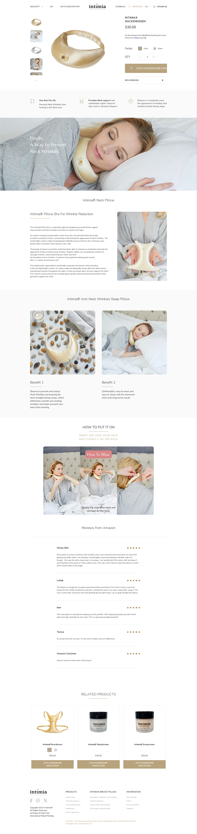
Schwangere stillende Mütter (100, 808)
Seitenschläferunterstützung (100, 805)
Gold (146, 48)
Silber (160, 48)
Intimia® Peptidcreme (98, 744)
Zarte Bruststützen (96, 801)
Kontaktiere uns (85, 823)
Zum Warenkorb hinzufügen (52, 764)
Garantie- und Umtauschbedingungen (81, 821)
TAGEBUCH (120, 6)
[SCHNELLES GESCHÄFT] (52, 723)
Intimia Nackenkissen (73, 805)
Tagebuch (130, 808)
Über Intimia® (131, 797)
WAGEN (162, 6)
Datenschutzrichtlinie (126, 821)
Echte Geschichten (133, 805)
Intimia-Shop (70, 797)
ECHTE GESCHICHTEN (70, 6)
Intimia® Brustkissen (52, 744)
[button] (36, 6)
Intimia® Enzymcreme (144, 744)
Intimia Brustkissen (72, 801)
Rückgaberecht (72, 823)
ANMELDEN (137, 6)
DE (146, 6)
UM (51, 6)
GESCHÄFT (35, 6)
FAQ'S (129, 801)
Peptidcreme (70, 808)
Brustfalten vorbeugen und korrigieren (103, 797)
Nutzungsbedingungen (107, 821)
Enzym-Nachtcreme (72, 812)
